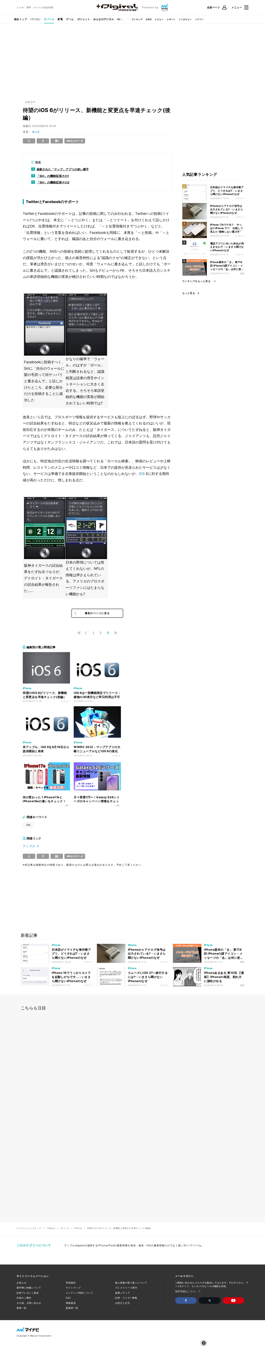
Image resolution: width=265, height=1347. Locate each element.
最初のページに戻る (97, 613)
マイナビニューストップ (29, 1228)
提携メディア (122, 1292)
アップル (29, 846)
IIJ (118, 19)
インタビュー (185, 19)
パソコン (35, 19)
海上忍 (36, 131)
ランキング (137, 19)
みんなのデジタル (103, 19)
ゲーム (70, 19)
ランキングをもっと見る (196, 281)
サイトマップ (73, 1287)
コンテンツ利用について (79, 1292)
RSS (68, 1297)
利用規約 (71, 1282)
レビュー (159, 19)
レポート (171, 19)
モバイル (49, 19)
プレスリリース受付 (126, 1287)
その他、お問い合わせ (29, 1303)
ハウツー (199, 19)
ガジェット (83, 19)
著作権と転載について (29, 1287)
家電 (60, 19)
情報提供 (71, 1303)
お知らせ (21, 1282)
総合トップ (20, 19)
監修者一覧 (72, 1307)
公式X (149, 19)
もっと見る (188, 293)
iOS (142, 474)
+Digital (50, 1228)
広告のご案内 (24, 1297)
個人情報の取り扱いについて (131, 1282)
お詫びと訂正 (122, 1303)
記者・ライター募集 (126, 1297)
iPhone (78, 1228)
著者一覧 (21, 1307)
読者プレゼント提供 (28, 1292)
